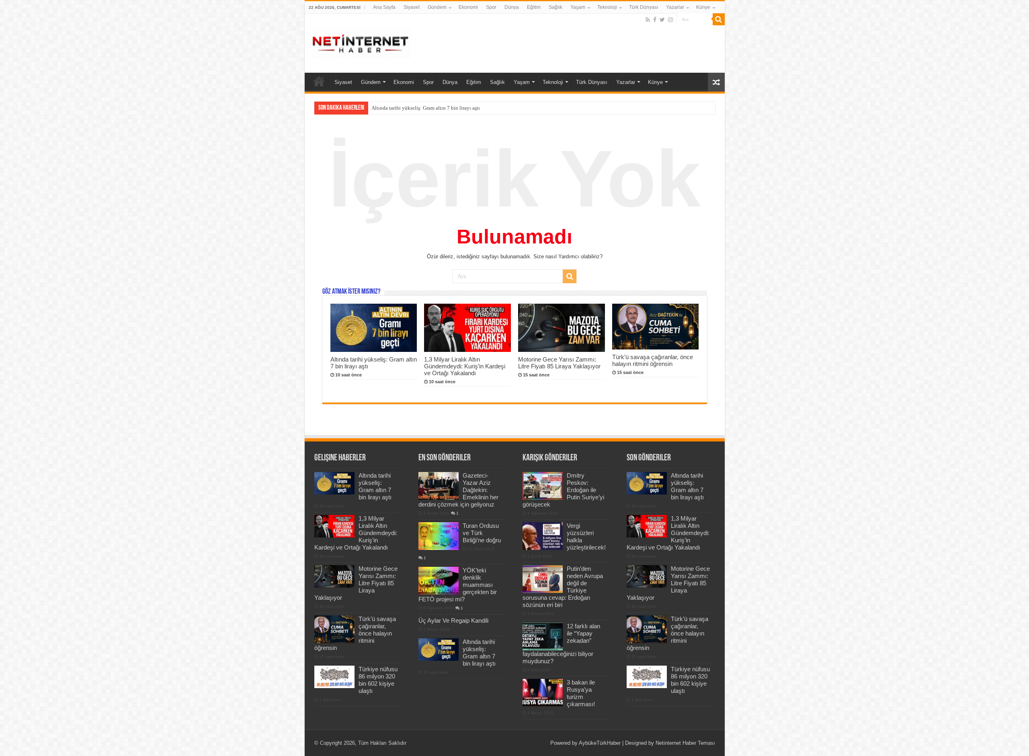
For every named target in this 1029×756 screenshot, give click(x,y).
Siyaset (412, 7)
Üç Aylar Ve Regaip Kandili (453, 620)
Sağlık (555, 7)
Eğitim (534, 7)
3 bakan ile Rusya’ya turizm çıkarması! (581, 693)
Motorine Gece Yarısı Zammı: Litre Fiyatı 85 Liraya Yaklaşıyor (559, 363)
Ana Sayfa (384, 7)
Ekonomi (468, 7)
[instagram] (670, 20)
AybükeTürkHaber (600, 743)
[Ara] (719, 19)
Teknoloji (607, 7)
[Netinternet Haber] (361, 41)
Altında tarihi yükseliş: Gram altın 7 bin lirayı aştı (375, 486)
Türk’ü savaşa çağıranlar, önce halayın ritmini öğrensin (652, 360)
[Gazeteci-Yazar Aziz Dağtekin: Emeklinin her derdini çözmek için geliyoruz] (438, 485)
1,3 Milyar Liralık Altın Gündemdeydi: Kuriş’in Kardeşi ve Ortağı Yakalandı (454, 108)
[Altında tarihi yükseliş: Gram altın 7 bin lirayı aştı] (438, 649)
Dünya (511, 7)
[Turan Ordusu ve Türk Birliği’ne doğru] (438, 536)
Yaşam (577, 7)
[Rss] (648, 20)
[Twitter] (662, 20)
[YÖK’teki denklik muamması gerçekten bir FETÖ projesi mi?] (438, 580)
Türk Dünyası (643, 7)
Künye (703, 7)
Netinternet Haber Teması (685, 743)
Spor (491, 7)
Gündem (437, 7)
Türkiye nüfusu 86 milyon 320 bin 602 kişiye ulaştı (378, 680)
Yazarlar (675, 7)
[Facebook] (654, 20)
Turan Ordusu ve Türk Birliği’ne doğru (482, 533)
